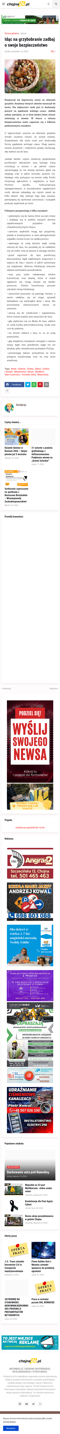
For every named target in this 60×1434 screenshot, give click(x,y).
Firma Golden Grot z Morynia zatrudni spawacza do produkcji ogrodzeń (43, 1266)
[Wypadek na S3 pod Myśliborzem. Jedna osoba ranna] (14, 1189)
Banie (23, 33)
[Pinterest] (40, 384)
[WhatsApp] (34, 384)
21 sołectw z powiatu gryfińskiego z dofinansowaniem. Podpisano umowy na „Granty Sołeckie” (42, 454)
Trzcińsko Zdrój (28, 375)
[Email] (46, 384)
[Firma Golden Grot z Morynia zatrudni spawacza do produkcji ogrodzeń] (43, 1250)
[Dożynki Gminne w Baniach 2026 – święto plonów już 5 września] (16, 436)
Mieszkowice (20, 372)
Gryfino (46, 369)
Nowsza (7, 688)
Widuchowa (42, 375)
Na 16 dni (39, 827)
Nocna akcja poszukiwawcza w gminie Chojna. (39, 1218)
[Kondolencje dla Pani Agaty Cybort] (14, 1206)
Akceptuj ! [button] (11, 1428)
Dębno (38, 369)
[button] (3, 4)
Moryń (31, 372)
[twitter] (33, 1404)
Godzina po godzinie (25, 827)
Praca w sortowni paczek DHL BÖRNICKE (43, 1301)
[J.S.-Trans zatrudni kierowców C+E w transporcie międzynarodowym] (16, 1250)
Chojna (30, 369)
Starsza (53, 688)
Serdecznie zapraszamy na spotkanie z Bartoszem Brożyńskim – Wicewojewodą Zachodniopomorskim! (16, 495)
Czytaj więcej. (9, 1421)
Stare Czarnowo (12, 375)
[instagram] (40, 1404)
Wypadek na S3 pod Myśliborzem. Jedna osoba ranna (38, 1188)
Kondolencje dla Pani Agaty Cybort (39, 1203)
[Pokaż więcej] (7, 390)
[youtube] (26, 1404)
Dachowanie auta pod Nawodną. (28, 1172)
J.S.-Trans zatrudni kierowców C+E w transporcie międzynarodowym (14, 1266)
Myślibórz (39, 372)
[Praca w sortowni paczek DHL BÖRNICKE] (43, 1288)
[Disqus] (30, 561)
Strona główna (12, 33)
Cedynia (21, 369)
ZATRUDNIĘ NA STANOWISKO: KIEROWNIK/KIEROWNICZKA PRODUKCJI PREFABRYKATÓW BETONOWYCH (16, 1307)
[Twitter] (27, 384)
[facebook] (19, 1404)
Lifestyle (9, 372)
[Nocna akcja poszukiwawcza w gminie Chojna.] (14, 1220)
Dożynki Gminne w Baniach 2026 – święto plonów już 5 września (16, 451)
